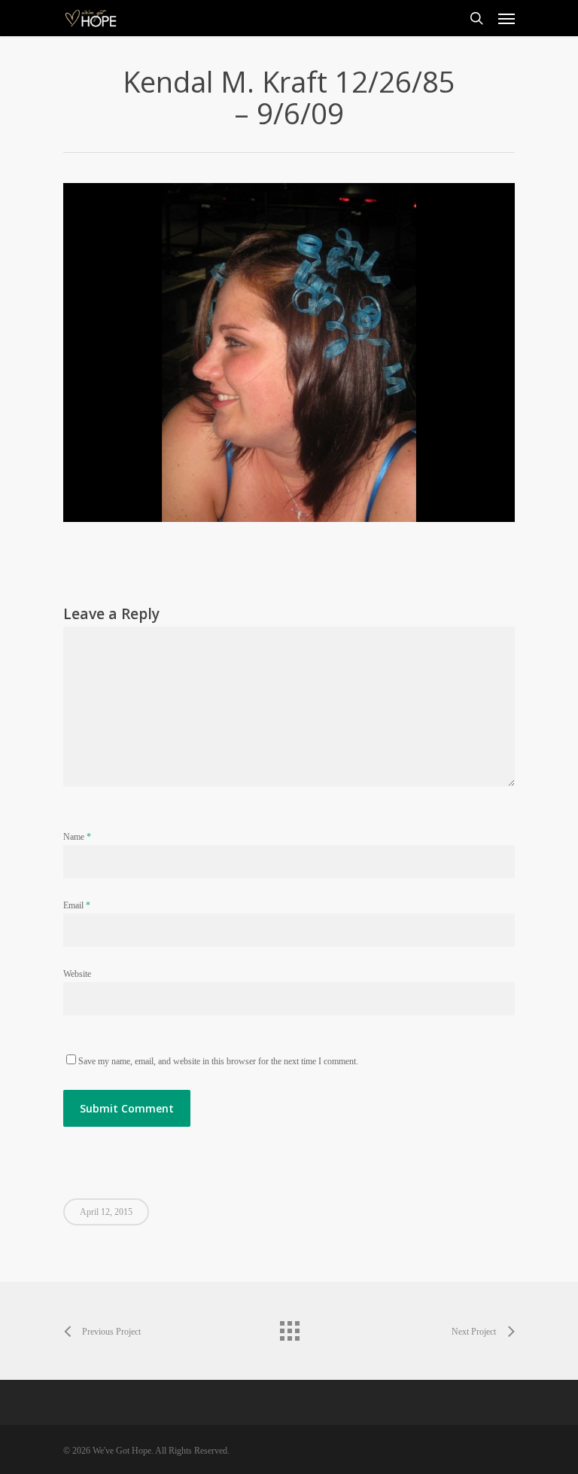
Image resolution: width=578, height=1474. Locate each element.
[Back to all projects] (289, 1327)
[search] (476, 18)
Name (77, 837)
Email (76, 905)
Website (77, 974)
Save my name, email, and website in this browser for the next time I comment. (218, 1061)
